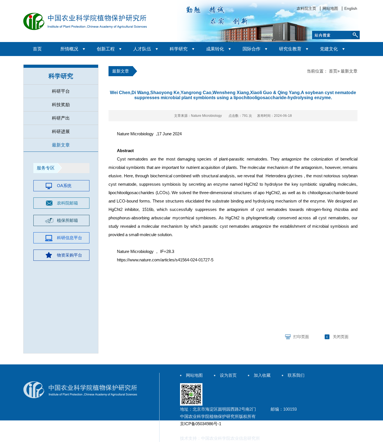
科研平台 (61, 91)
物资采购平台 (69, 255)
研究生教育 (290, 48)
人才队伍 (142, 48)
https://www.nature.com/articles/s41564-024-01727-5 (165, 259)
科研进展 (61, 131)
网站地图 (330, 8)
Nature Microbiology (135, 133)
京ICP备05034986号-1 (200, 423)
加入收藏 (262, 375)
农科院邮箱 (67, 203)
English (350, 8)
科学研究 (179, 48)
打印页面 (301, 336)
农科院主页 (306, 8)
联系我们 (296, 375)
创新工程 (106, 48)
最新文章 (61, 145)
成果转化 (215, 48)
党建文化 (329, 48)
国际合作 (251, 48)
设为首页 (228, 375)
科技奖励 (61, 104)
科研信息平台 (69, 237)
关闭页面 (341, 336)
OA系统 (64, 185)
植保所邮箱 (67, 220)
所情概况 (69, 48)
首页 (37, 48)
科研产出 (61, 118)
